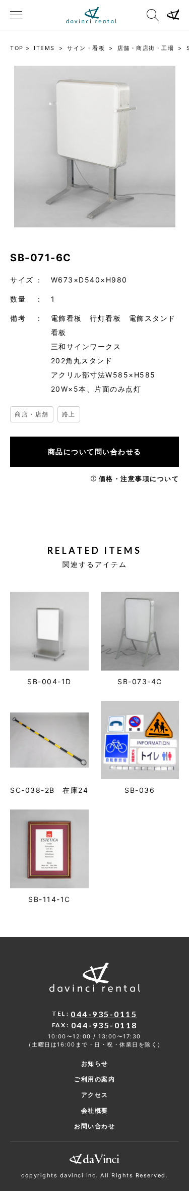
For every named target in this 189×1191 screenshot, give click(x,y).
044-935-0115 (104, 1014)
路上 (69, 414)
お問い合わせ (94, 1126)
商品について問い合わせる (95, 451)
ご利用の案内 (94, 1079)
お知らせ (94, 1063)
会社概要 (94, 1110)
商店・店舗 (32, 414)
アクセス (94, 1095)
